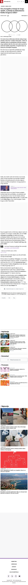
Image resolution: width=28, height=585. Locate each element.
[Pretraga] (20, 1)
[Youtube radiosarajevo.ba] (19, 576)
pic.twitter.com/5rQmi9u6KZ (11, 248)
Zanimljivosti (8, 6)
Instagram (13, 294)
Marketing (14, 561)
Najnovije (5, 406)
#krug (14, 297)
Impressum (14, 564)
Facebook (8, 294)
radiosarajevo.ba (18, 580)
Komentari (5, 356)
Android (18, 292)
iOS (21, 292)
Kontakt (14, 566)
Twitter (5, 294)
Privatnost (14, 569)
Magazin (3, 6)
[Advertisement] (14, 115)
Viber (23, 294)
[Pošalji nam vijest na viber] (16, 576)
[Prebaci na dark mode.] (18, 1)
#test (9, 297)
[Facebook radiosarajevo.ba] (8, 576)
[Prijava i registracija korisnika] (21, 1)
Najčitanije (5, 332)
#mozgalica (4, 297)
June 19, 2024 (3, 252)
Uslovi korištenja (14, 572)
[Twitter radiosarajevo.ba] (12, 576)
